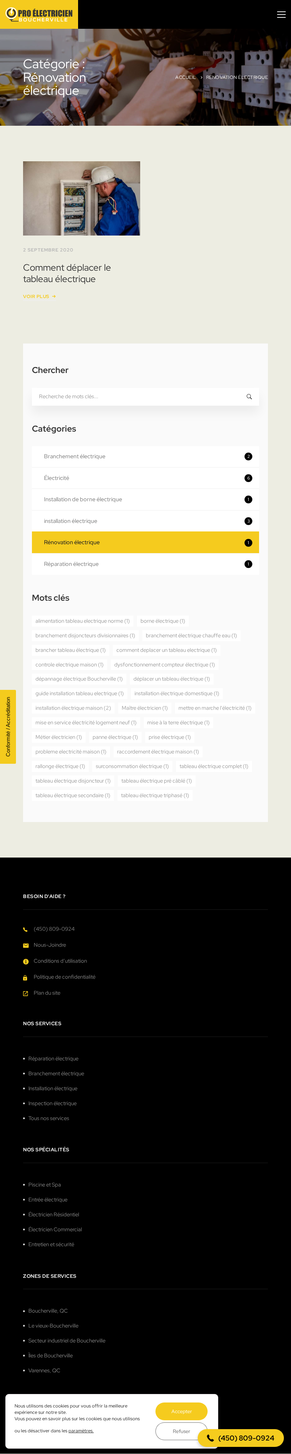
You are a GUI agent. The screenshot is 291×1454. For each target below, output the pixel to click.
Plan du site (47, 992)
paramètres (80, 1431)
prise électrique (170, 737)
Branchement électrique (147, 456)
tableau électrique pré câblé (156, 780)
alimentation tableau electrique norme (82, 621)
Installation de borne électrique (146, 499)
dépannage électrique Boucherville (79, 678)
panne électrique (115, 737)
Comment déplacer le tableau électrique (67, 273)
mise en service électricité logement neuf (86, 722)
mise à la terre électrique (178, 722)
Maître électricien (145, 708)
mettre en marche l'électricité (215, 708)
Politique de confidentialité (64, 976)
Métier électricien (58, 737)
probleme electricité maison (70, 751)
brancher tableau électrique (70, 650)
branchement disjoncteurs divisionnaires (85, 635)
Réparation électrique (146, 564)
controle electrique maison (69, 664)
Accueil (185, 77)
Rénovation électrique (146, 542)
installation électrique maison (73, 708)
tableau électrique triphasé (155, 795)
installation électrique (147, 521)
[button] (241, 1438)
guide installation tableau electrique (79, 693)
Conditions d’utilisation (60, 960)
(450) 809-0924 (54, 929)
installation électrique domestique (176, 693)
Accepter (181, 1411)
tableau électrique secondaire (72, 795)
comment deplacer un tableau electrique (166, 650)
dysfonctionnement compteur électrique (164, 664)
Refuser (181, 1431)
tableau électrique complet (214, 766)
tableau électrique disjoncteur (73, 780)
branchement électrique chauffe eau (191, 635)
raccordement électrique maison (158, 751)
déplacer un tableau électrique (171, 678)
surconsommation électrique (132, 766)
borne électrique (163, 621)
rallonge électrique (60, 766)
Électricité (147, 478)
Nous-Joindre (50, 944)
